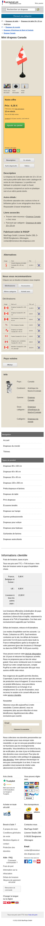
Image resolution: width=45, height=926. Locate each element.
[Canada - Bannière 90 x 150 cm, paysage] (6, 349)
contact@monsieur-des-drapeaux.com (19, 241)
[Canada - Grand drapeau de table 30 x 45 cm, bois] (6, 267)
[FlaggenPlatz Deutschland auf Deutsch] (13, 903)
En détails (27, 160)
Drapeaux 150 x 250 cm (13, 483)
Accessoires (25, 286)
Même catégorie (10, 291)
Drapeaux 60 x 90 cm (12, 472)
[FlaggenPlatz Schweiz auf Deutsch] (9, 903)
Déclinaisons (10, 286)
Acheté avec (25, 291)
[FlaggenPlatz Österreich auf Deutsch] (5, 903)
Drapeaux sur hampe (11, 511)
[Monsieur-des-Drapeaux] (11, 3)
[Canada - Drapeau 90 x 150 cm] (6, 309)
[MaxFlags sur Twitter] (30, 863)
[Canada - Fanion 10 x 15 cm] (6, 338)
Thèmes (6, 452)
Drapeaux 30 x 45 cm (12, 477)
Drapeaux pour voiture (12, 522)
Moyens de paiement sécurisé (11, 881)
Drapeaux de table (10, 494)
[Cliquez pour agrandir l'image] (22, 81)
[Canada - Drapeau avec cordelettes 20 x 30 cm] (6, 343)
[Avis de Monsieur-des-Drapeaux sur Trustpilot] (9, 782)
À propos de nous (10, 829)
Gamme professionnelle (13, 517)
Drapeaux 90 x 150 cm (12, 466)
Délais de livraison (10, 877)
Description (10, 160)
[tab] (11, 160)
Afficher (10, 365)
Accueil (6, 440)
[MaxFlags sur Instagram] (34, 863)
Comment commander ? (12, 861)
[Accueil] (2, 21)
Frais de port (8, 866)
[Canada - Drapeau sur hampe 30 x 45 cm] (6, 332)
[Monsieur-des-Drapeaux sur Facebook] (26, 863)
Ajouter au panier (15, 125)
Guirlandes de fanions (12, 534)
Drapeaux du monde (11, 446)
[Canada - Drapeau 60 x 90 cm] (6, 315)
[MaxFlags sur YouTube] (38, 863)
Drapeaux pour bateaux (12, 528)
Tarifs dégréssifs (11, 166)
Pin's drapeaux (9, 500)
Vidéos (26, 166)
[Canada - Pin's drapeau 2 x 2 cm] (6, 326)
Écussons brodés (10, 505)
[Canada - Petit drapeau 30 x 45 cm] (6, 321)
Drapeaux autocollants (12, 539)
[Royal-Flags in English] (17, 903)
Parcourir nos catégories (22, 16)
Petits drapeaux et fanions (13, 489)
